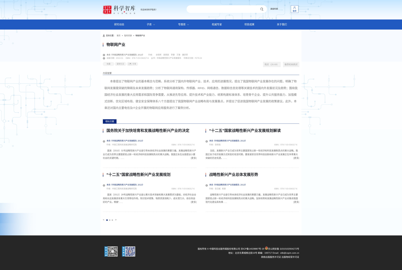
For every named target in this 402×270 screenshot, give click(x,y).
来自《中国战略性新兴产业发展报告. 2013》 (127, 55)
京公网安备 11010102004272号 (283, 249)
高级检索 (274, 9)
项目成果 (249, 24)
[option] (149, 170)
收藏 (108, 64)
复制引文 (120, 64)
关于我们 (282, 24)
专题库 (182, 24)
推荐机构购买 (291, 64)
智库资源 (128, 36)
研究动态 (119, 24)
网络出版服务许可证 (271, 257)
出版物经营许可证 (290, 257)
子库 (149, 24)
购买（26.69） (272, 64)
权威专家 (217, 24)
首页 (118, 36)
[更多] (193, 158)
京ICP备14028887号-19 (252, 249)
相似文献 (109, 121)
